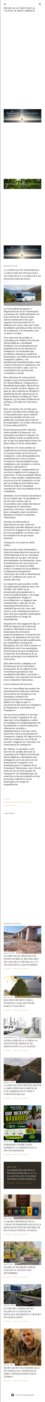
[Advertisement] (22, 35)
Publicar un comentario (20, 968)
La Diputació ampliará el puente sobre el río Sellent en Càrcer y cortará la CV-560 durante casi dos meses (21, 960)
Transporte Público (10, 805)
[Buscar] (40, 3)
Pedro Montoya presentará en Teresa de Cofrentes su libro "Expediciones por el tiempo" (22, 1372)
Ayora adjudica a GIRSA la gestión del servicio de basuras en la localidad (21, 1043)
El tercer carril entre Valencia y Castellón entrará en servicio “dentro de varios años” (22, 1313)
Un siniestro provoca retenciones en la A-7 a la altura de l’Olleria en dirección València (21, 1175)
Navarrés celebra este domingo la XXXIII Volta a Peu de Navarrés (20, 1147)
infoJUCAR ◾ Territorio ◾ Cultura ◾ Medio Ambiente (19, 9)
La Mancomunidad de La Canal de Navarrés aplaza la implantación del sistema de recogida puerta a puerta (22, 1226)
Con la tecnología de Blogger (24, 1395)
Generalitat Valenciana (18, 802)
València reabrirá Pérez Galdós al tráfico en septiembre (19, 1270)
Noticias (29, 802)
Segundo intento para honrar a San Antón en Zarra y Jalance (19, 1003)
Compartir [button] (7, 799)
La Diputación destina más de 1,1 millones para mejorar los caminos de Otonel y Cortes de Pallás (22, 1090)
